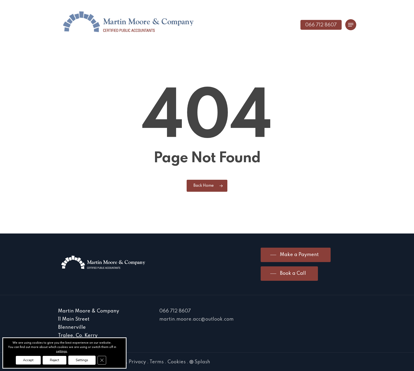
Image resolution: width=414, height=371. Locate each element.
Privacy (137, 362)
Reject (54, 360)
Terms (157, 362)
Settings (82, 360)
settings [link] (61, 351)
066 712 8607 (175, 311)
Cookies (176, 362)
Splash (202, 362)
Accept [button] (28, 360)
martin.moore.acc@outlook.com (196, 319)
